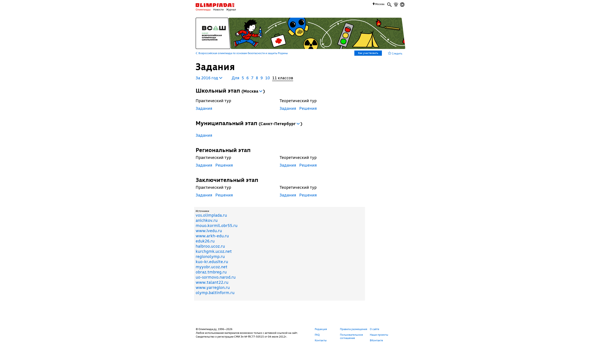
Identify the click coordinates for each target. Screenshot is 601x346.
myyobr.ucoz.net (211, 266)
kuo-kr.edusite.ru (212, 261)
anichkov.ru (207, 220)
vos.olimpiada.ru (211, 215)
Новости (218, 9)
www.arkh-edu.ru (212, 235)
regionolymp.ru (210, 256)
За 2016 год (207, 77)
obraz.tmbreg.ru (211, 272)
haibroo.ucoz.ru (210, 246)
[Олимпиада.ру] (215, 5)
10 (267, 77)
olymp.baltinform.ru (215, 292)
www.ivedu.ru (209, 230)
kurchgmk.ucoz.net (214, 251)
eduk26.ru (205, 241)
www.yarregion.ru (213, 287)
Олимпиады (203, 9)
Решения (308, 108)
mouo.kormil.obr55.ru (216, 225)
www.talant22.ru (212, 282)
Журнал (231, 9)
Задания (204, 108)
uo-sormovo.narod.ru (216, 277)
